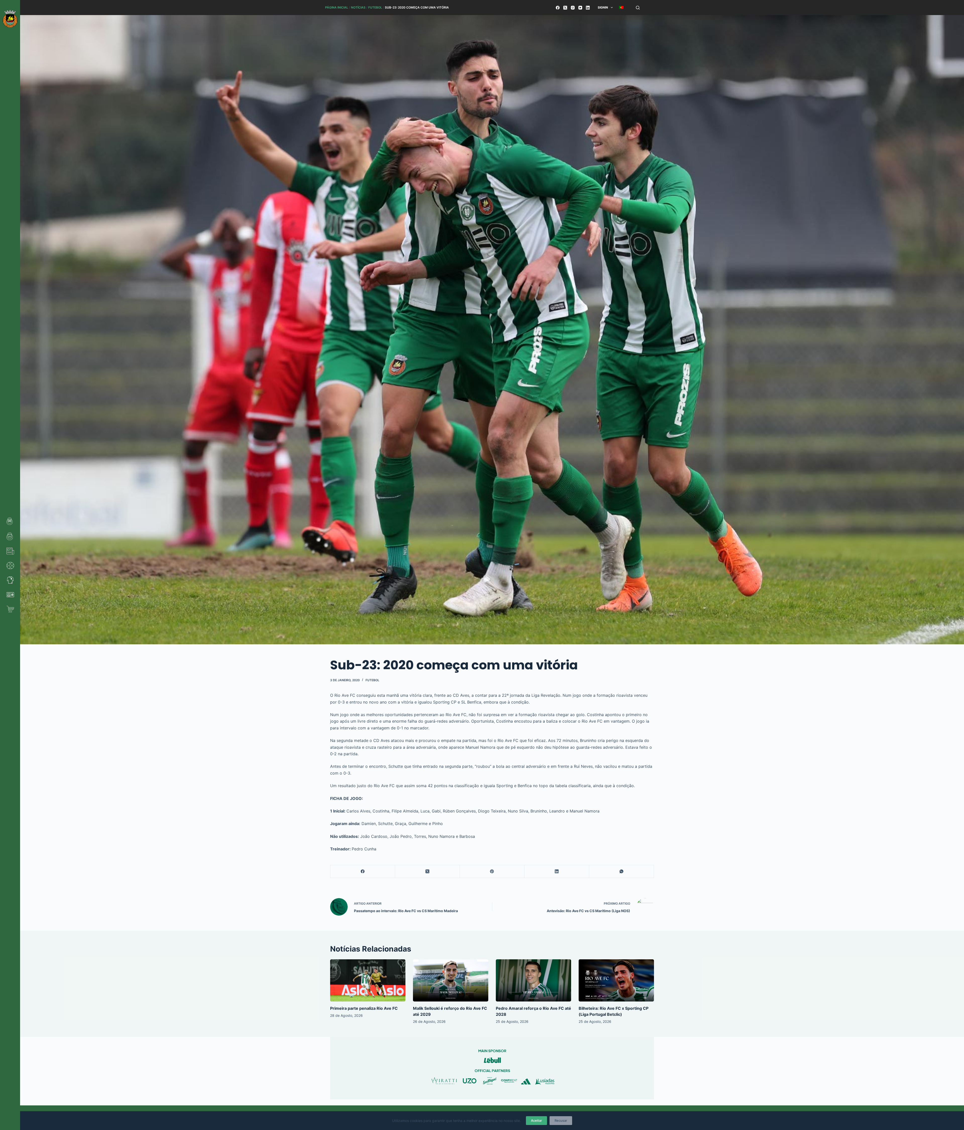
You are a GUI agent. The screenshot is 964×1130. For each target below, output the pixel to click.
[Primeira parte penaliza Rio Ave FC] (367, 980)
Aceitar (536, 1120)
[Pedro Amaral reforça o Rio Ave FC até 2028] (533, 980)
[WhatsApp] (621, 871)
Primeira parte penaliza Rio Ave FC (364, 1008)
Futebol (375, 7)
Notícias (358, 7)
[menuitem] (621, 7)
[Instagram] (573, 8)
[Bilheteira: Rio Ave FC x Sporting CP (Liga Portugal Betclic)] (616, 980)
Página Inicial (336, 7)
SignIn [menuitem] (603, 7)
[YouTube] (580, 8)
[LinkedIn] (588, 8)
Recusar (561, 1120)
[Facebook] (558, 8)
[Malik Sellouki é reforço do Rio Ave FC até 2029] (450, 980)
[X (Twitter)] (565, 8)
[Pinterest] (492, 871)
